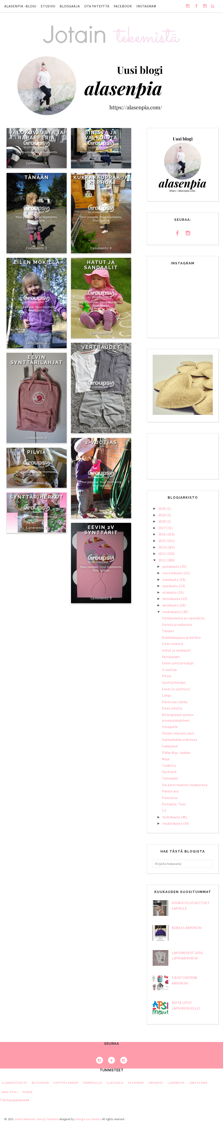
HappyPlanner (66, 1083)
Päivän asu (170, 791)
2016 (162, 534)
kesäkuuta (170, 605)
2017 (162, 528)
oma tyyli (10, 1092)
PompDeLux (92, 1083)
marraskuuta (173, 573)
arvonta (156, 1083)
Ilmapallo (170, 726)
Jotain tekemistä (24, 1119)
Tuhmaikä (170, 778)
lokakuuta (170, 579)
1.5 (164, 810)
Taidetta (169, 765)
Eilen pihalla (172, 708)
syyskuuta (170, 586)
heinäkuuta (171, 598)
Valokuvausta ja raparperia (36, 135)
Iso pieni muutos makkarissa (185, 785)
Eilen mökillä (37, 262)
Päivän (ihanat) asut (178, 733)
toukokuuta (172, 612)
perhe (28, 1092)
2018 (162, 521)
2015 (162, 541)
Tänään (36, 177)
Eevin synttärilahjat (36, 359)
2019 (162, 515)
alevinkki (136, 1083)
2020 (162, 508)
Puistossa (170, 797)
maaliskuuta (172, 823)
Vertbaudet (101, 347)
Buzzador (40, 1083)
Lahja (166, 695)
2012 (162, 560)
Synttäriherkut (37, 497)
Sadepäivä (170, 746)
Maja (165, 759)
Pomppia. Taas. (174, 804)
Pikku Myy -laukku (176, 752)
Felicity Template (48, 1119)
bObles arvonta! (187, 927)
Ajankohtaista (14, 1083)
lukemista (176, 1083)
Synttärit (169, 772)
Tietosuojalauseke (14, 1100)
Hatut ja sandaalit (101, 264)
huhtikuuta (171, 817)
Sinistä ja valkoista (101, 135)
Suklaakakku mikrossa (179, 739)
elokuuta (169, 592)
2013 (162, 553)
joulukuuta (171, 566)
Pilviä (36, 452)
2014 (162, 547)
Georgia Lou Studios (88, 1119)
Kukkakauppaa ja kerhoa (101, 179)
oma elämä (198, 1083)
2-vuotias (101, 442)
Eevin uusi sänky (175, 702)
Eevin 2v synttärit (101, 529)
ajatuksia (115, 1083)
